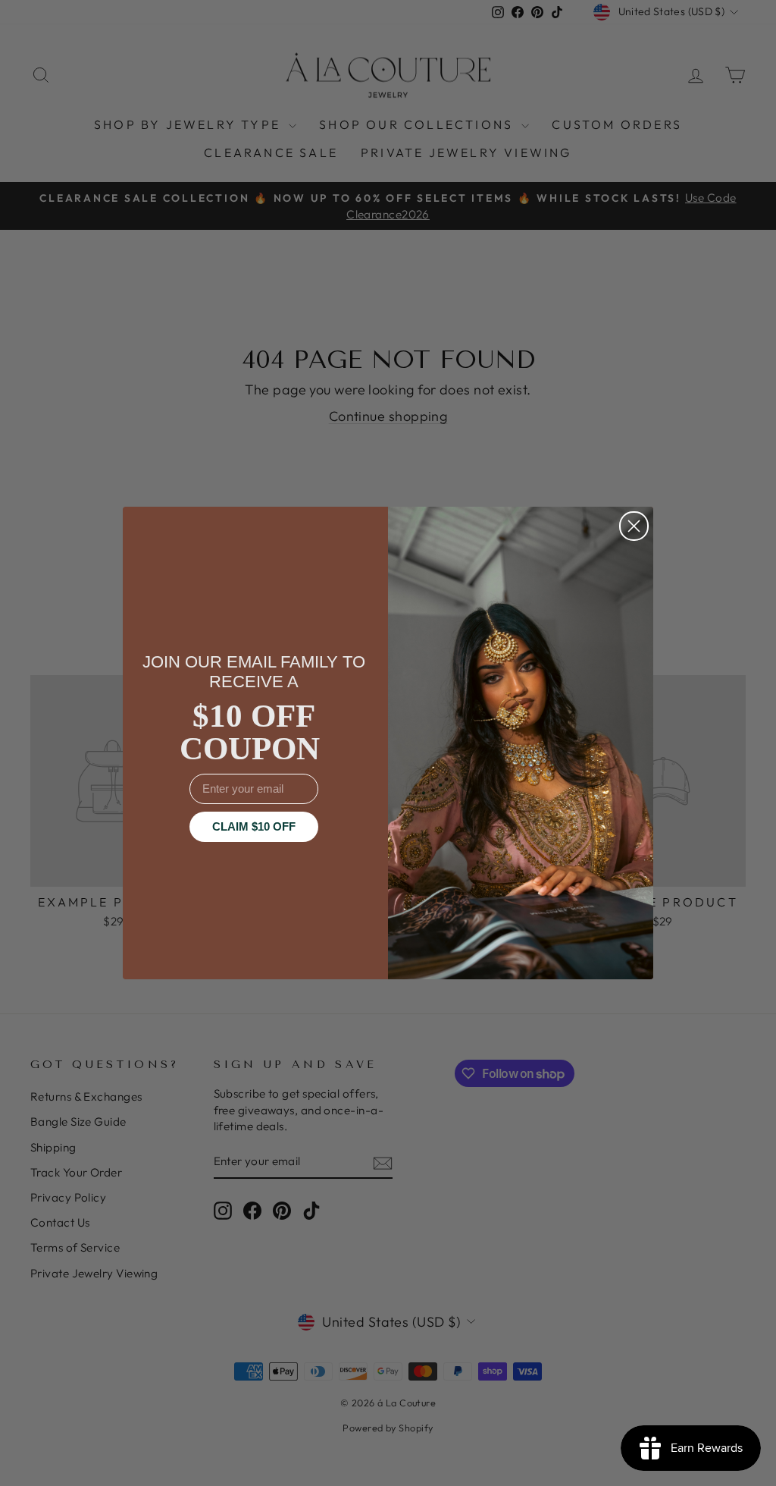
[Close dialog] (634, 526)
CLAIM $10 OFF (254, 826)
